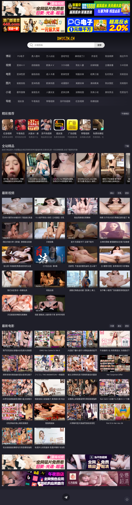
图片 (8, 83)
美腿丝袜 (80, 83)
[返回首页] (127, 499)
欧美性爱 (65, 74)
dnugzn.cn (66, 38)
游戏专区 (65, 56)
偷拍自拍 (35, 74)
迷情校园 (80, 92)
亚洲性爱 (21, 74)
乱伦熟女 (109, 74)
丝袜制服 (94, 65)
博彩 (8, 56)
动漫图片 (65, 83)
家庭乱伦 (35, 92)
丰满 (112, 326)
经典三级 (94, 74)
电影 (8, 74)
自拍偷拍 (35, 65)
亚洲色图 (35, 83)
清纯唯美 (94, 83)
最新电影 (8, 326)
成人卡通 (50, 74)
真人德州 (35, 56)
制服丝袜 (80, 74)
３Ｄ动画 (65, 65)
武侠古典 (65, 92)
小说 (8, 92)
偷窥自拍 (21, 83)
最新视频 (8, 193)
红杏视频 (80, 101)
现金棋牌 (109, 56)
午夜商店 (35, 101)
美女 (112, 193)
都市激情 (21, 92)
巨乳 (119, 193)
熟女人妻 (80, 65)
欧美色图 (50, 83)
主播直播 (109, 65)
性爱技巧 (124, 92)
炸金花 (94, 56)
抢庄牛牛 (124, 56)
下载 (127, 146)
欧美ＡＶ (50, 65)
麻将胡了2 (79, 56)
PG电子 (20, 56)
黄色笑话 (109, 92)
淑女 (119, 326)
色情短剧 (94, 101)
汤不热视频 (65, 101)
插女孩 (21, 101)
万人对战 (50, 56)
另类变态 (124, 74)
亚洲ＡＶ (21, 65)
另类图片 (124, 83)
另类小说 (94, 92)
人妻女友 (50, 92)
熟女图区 (109, 83)
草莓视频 (50, 101)
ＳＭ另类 (124, 65)
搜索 (99, 45)
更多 (127, 193)
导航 (8, 101)
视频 (8, 65)
